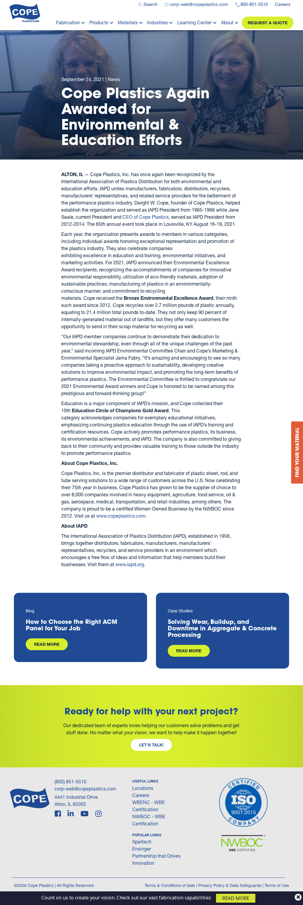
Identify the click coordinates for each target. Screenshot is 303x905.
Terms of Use (277, 885)
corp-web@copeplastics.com (85, 788)
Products (98, 22)
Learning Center (194, 22)
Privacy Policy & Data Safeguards (229, 885)
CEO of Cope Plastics (146, 217)
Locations (142, 788)
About (227, 22)
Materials (128, 22)
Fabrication (68, 22)
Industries (157, 22)
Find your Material (297, 452)
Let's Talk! (151, 744)
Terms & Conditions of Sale (170, 885)
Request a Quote (268, 22)
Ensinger (141, 848)
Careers (140, 795)
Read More (46, 644)
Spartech (142, 841)
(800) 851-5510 (70, 781)
